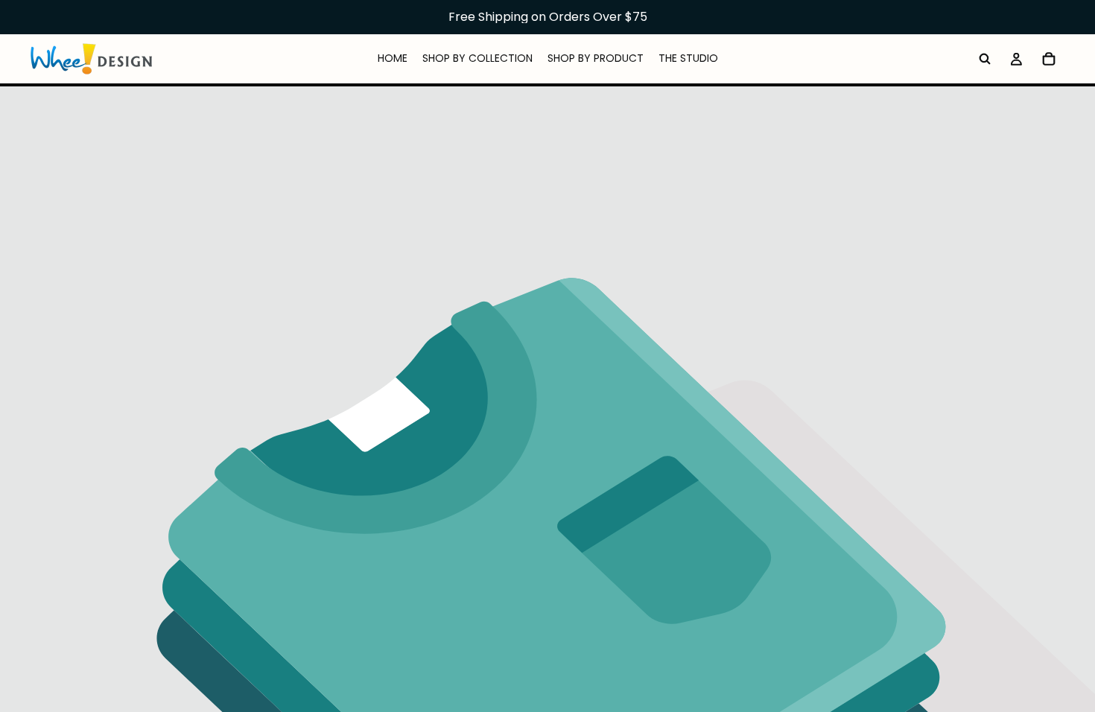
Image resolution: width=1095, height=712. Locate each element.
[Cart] (1048, 58)
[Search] (984, 58)
